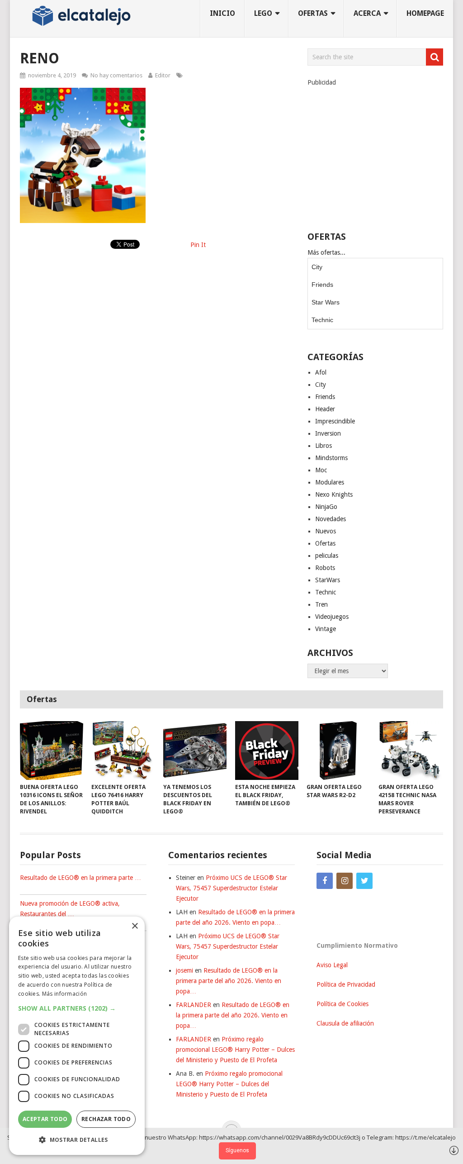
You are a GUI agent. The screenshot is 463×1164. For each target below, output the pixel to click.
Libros (323, 445)
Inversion (328, 433)
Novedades (330, 519)
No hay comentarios (116, 75)
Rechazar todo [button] (106, 1119)
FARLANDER (193, 1004)
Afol (320, 372)
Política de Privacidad (346, 984)
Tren (321, 604)
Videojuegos (332, 616)
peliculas (326, 555)
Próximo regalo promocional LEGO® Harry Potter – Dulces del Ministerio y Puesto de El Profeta (235, 1050)
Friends (322, 284)
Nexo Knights (334, 494)
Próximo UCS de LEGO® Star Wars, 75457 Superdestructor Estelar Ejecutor (231, 888)
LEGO (263, 13)
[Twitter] (364, 881)
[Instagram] (344, 881)
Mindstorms (331, 457)
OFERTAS (313, 13)
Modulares (329, 482)
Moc (321, 470)
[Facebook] (325, 881)
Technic (322, 319)
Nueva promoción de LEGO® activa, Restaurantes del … (70, 908)
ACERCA (367, 13)
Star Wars (326, 302)
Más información (64, 994)
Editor (162, 75)
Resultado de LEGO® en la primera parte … (80, 877)
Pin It (198, 244)
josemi (184, 970)
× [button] (134, 926)
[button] (77, 1008)
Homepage (425, 13)
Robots (325, 567)
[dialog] (77, 1036)
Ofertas (325, 543)
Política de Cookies (343, 1003)
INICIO (222, 13)
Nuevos (325, 531)
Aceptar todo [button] (45, 1119)
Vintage (325, 628)
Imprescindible (335, 421)
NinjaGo (326, 506)
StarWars (327, 580)
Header (325, 409)
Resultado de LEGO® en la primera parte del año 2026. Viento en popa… (228, 981)
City (317, 267)
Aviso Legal (332, 965)
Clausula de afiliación (345, 1023)
